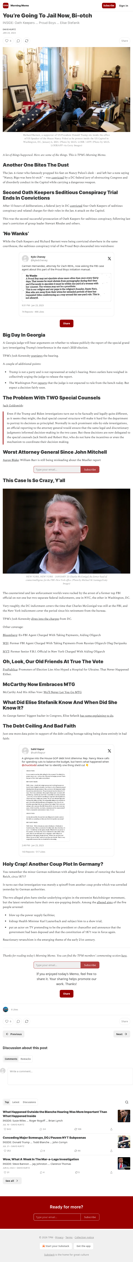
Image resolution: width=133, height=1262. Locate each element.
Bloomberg (10, 635)
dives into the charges (45, 619)
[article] (66, 1120)
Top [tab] (7, 1102)
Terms (69, 1237)
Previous (16, 1034)
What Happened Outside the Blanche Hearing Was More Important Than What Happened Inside (55, 1114)
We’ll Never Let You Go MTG (62, 692)
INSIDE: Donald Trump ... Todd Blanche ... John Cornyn (35, 1142)
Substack (49, 1254)
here (124, 955)
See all (10, 1180)
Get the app (84, 1246)
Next (119, 1034)
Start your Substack (57, 1246)
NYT (6, 651)
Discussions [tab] (29, 1102)
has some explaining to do (96, 716)
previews (37, 356)
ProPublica (10, 669)
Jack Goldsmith (13, 405)
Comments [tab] (11, 1058)
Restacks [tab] (26, 1058)
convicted (57, 177)
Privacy (59, 1237)
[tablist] (18, 1058)
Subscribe (108, 5)
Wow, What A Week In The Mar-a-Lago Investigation (41, 1159)
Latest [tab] (15, 1102)
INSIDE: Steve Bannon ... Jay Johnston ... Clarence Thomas (37, 1163)
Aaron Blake (11, 460)
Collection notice (84, 1237)
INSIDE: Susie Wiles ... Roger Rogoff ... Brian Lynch (33, 1120)
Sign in (123, 5)
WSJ (5, 643)
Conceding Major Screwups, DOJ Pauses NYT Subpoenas (44, 1137)
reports (42, 383)
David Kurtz (9, 29)
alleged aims (105, 902)
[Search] (126, 1102)
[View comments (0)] (18, 40)
